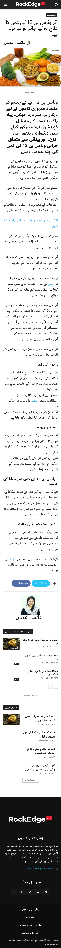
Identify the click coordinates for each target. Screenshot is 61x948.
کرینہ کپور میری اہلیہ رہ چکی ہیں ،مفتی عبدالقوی (39, 767)
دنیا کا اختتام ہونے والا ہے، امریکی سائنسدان (43, 673)
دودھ (12, 559)
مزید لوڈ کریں (29, 780)
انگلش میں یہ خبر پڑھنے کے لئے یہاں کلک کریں (31, 223)
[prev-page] (50, 686)
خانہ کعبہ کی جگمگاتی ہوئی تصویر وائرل (41, 657)
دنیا (16, 664)
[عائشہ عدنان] (29, 42)
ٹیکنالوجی (14, 648)
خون (50, 283)
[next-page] (56, 686)
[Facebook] (14, 892)
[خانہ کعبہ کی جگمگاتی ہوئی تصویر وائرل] (11, 659)
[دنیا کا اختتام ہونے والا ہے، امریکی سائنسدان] (11, 675)
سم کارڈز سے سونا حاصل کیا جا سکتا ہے (40, 641)
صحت (51, 15)
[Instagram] (30, 892)
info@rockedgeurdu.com (39, 868)
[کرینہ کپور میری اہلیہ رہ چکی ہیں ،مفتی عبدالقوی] (11, 768)
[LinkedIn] (37, 892)
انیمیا (35, 400)
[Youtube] (45, 892)
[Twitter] (22, 892)
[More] (54, 583)
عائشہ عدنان (15, 42)
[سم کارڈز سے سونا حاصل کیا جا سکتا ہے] (11, 644)
